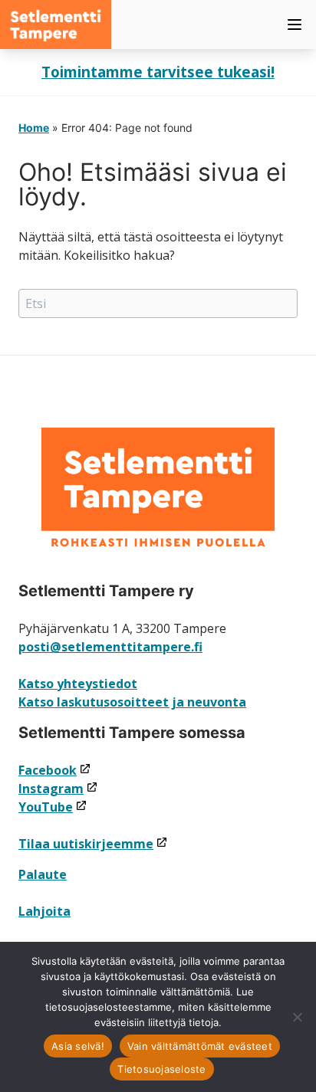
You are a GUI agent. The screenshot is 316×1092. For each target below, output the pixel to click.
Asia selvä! (77, 1046)
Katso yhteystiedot (77, 683)
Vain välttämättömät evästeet (199, 1046)
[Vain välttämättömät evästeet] (296, 1017)
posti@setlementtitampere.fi (110, 646)
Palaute (42, 874)
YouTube (52, 807)
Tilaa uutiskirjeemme (93, 843)
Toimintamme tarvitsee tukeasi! (158, 71)
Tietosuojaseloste (161, 1069)
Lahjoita (44, 911)
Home (33, 127)
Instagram (58, 788)
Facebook (54, 770)
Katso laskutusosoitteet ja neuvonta (132, 702)
